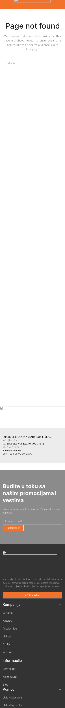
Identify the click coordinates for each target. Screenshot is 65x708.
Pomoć (9, 689)
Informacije (12, 660)
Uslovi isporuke (12, 705)
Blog (5, 684)
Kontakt (7, 652)
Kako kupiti (10, 676)
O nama (8, 612)
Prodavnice (10, 628)
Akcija (6, 644)
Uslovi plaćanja (12, 697)
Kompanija (11, 604)
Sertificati (9, 668)
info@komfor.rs (11, 440)
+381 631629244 (12, 447)
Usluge (7, 636)
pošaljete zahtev (33, 595)
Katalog (7, 620)
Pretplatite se (13, 528)
